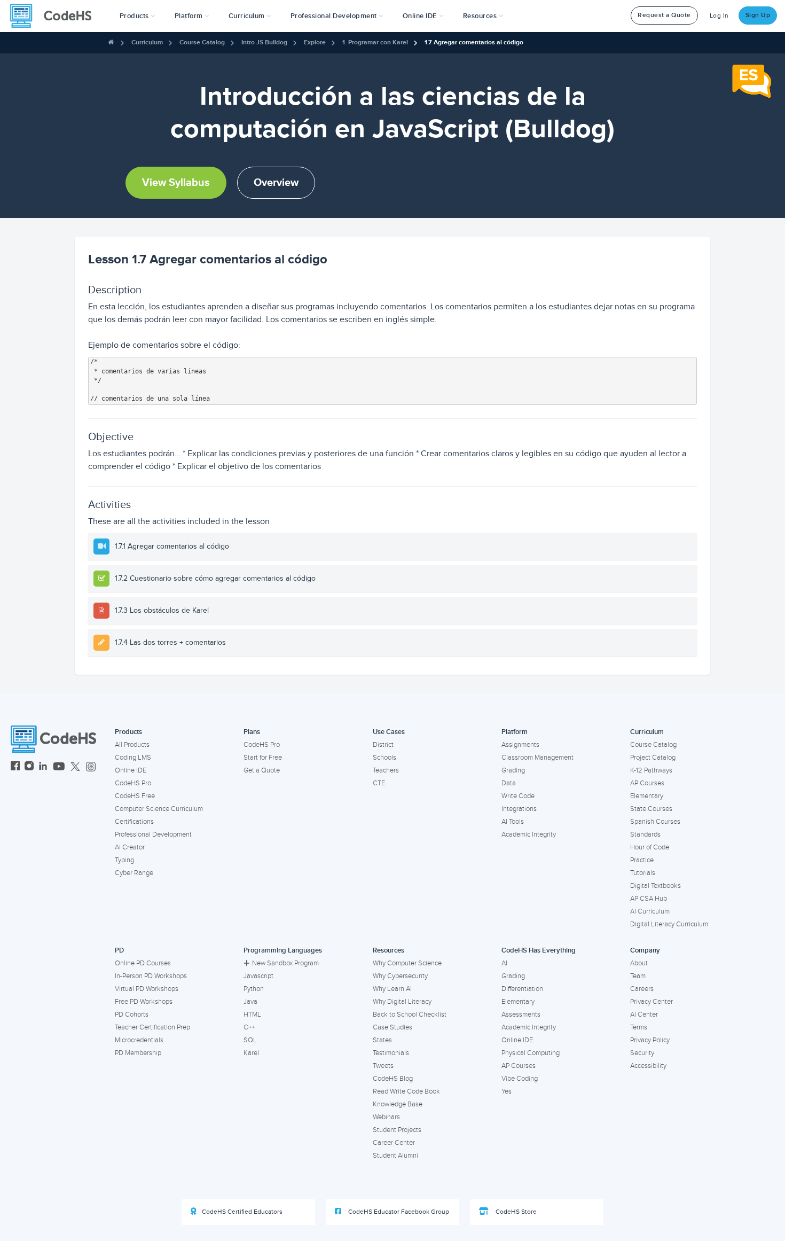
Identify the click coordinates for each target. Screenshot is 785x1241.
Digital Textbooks (655, 885)
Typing (124, 860)
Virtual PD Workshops (146, 989)
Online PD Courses (143, 963)
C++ (249, 1027)
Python (254, 989)
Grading (513, 770)
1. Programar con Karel (375, 42)
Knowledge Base (397, 1104)
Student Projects (397, 1130)
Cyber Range (134, 873)
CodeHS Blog (393, 1078)
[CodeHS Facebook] (15, 767)
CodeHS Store (515, 1212)
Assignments (520, 744)
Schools (384, 757)
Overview (276, 182)
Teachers (386, 770)
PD (119, 950)
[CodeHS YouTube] (59, 767)
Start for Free (263, 757)
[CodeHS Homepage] (55, 16)
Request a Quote (664, 15)
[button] (137, 16)
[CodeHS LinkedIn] (43, 767)
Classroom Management (537, 757)
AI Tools (512, 821)
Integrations (519, 809)
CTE (379, 783)
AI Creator (130, 847)
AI (504, 963)
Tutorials (642, 873)
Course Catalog (202, 42)
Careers (642, 989)
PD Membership (138, 1053)
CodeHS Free (135, 796)
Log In (719, 16)
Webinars (386, 1117)
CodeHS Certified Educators (242, 1212)
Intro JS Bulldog (264, 42)
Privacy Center (651, 1001)
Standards (645, 834)
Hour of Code (649, 847)
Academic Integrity (528, 834)
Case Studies (392, 1027)
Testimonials (391, 1053)
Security (642, 1053)
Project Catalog (653, 757)
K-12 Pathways (651, 770)
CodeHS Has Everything (538, 950)
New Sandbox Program (285, 963)
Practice (642, 860)
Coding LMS (133, 757)
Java (250, 1001)
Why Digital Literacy (402, 1001)
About (639, 963)
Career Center (394, 1142)
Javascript (258, 976)
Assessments (520, 1014)
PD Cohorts (131, 1014)
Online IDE (130, 770)
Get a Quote (262, 770)
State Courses (651, 809)
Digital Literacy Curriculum (669, 924)
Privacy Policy (650, 1040)
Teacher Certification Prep (152, 1027)
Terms (638, 1027)
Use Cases (389, 732)
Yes (506, 1091)
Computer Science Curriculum (159, 809)
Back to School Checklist (409, 1014)
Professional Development (153, 834)
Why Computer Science (407, 963)
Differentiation (522, 989)
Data (508, 783)
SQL (250, 1040)
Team (638, 976)
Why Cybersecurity (400, 976)
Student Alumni (395, 1155)
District (383, 744)
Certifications (134, 821)
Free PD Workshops (143, 1001)
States (382, 1040)
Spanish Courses (655, 821)
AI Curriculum (650, 911)
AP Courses (647, 783)
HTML (252, 1014)
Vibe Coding (519, 1078)
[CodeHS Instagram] (29, 767)
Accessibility (648, 1066)
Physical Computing (530, 1053)
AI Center (644, 1014)
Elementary (646, 796)
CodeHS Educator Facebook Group (398, 1212)
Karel (251, 1053)
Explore (315, 42)
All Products (132, 744)
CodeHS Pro (133, 783)
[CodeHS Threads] (90, 767)
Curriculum (147, 42)
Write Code (518, 796)
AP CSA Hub (648, 898)
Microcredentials (139, 1040)
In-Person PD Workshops (151, 976)
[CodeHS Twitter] (75, 767)
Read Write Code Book (406, 1091)
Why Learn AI (392, 989)
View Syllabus (176, 182)
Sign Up (758, 15)
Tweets (383, 1066)
